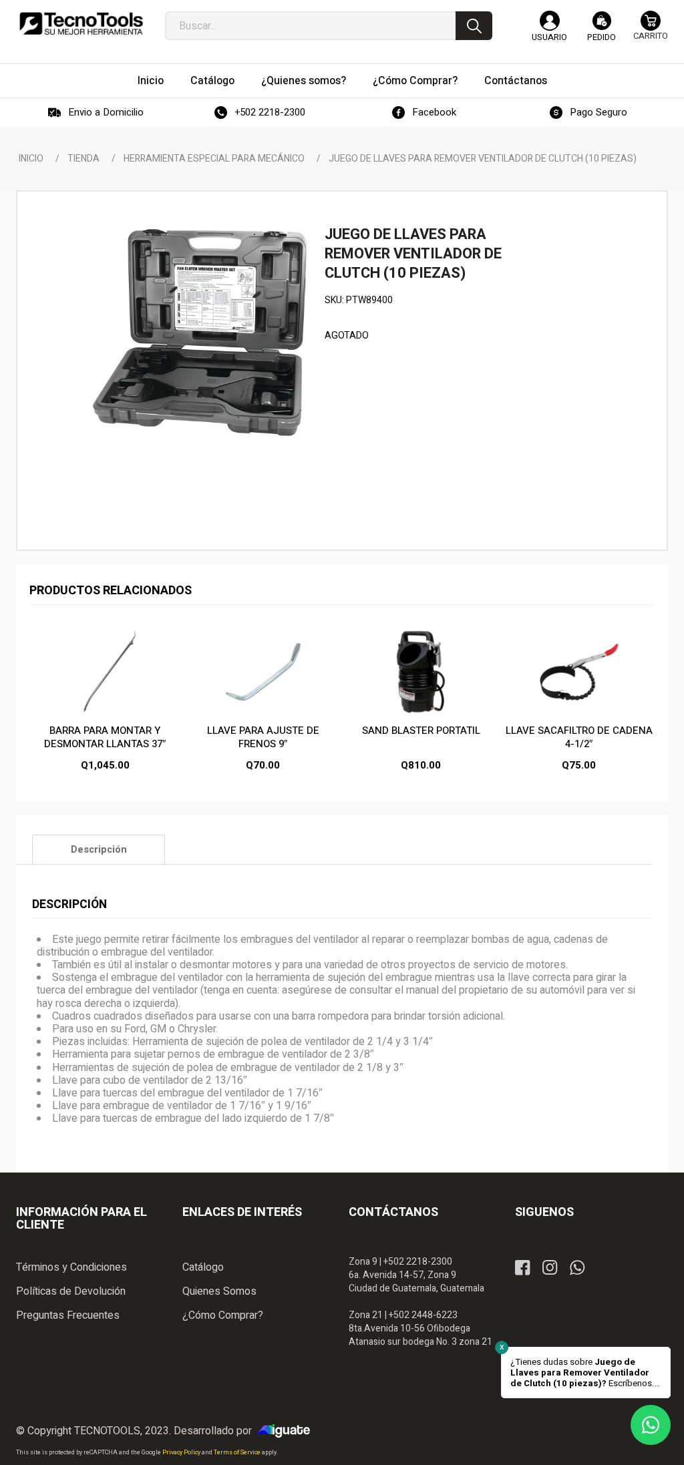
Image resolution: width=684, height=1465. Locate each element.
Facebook (434, 112)
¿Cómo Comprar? (222, 1315)
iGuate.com (286, 1431)
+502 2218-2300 (269, 112)
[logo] (81, 26)
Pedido (601, 37)
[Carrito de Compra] (650, 31)
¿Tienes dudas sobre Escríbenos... (585, 1372)
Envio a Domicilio (106, 112)
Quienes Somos (219, 1291)
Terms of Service (238, 1452)
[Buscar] (474, 25)
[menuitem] (150, 80)
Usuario (549, 37)
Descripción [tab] (99, 850)
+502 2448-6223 (423, 1315)
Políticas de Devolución (71, 1291)
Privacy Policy (182, 1452)
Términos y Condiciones (71, 1267)
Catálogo (203, 1267)
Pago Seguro (598, 112)
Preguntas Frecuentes (68, 1315)
